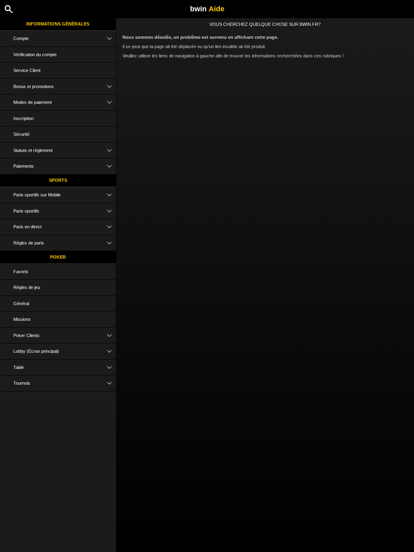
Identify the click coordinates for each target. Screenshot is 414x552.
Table (18, 367)
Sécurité (21, 134)
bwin (207, 9)
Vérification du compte (35, 54)
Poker (58, 257)
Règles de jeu (26, 287)
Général (21, 303)
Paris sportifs (26, 211)
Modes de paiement (32, 102)
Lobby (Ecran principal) (36, 351)
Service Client (26, 70)
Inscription (23, 118)
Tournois (21, 383)
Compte (21, 38)
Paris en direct (27, 226)
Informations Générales (57, 23)
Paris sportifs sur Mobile (37, 194)
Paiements (23, 166)
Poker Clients (26, 335)
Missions (22, 319)
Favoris (20, 271)
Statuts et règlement (33, 150)
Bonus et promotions (33, 86)
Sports (58, 180)
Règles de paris (28, 242)
